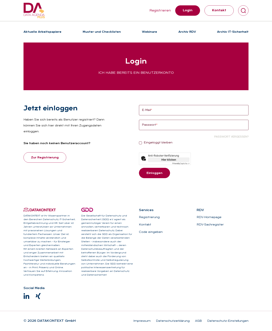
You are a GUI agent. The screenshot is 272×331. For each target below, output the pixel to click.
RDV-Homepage (209, 217)
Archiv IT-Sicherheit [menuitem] (233, 31)
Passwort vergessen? (231, 136)
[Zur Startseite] (34, 10)
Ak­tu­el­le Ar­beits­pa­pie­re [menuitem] (42, 31)
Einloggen (154, 173)
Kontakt (219, 10)
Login (187, 10)
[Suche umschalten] (243, 10)
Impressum (142, 321)
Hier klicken (168, 159)
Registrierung (149, 217)
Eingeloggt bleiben (158, 142)
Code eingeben (151, 232)
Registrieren (160, 10)
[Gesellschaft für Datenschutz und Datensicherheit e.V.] (87, 210)
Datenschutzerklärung (172, 321)
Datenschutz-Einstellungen (227, 321)
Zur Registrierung (45, 157)
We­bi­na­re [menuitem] (149, 31)
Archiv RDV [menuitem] (187, 31)
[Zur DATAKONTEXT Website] (39, 210)
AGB (198, 321)
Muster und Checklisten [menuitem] (102, 31)
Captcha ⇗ (180, 163)
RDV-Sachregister (210, 224)
